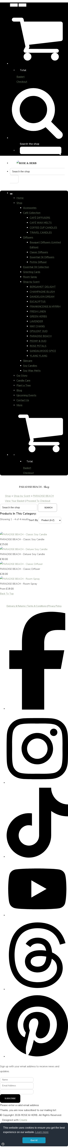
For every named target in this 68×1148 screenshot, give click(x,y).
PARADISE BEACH (40, 336)
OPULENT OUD (39, 331)
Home (20, 198)
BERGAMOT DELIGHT (43, 286)
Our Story (22, 375)
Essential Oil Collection (36, 267)
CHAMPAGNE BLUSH (42, 291)
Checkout (22, 81)
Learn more (42, 1132)
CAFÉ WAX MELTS (41, 222)
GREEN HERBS (38, 316)
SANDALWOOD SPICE (43, 351)
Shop (19, 203)
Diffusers (28, 237)
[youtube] (37, 914)
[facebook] (37, 708)
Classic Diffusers (39, 252)
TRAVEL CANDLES (41, 232)
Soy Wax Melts (32, 370)
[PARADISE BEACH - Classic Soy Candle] (23, 534)
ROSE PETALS (38, 346)
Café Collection (31, 212)
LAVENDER (36, 321)
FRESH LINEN (38, 311)
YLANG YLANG (38, 356)
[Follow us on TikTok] (37, 856)
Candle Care (23, 380)
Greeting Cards (31, 272)
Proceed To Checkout (38, 501)
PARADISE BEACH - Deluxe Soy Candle (22, 554)
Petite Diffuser (38, 262)
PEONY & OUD (38, 341)
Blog (19, 390)
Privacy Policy (55, 606)
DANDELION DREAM (42, 296)
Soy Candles (30, 365)
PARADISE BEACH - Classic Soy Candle (22, 539)
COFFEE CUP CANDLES (43, 227)
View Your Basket (15, 501)
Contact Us (23, 400)
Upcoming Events (26, 395)
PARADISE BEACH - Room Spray (18, 583)
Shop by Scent (31, 282)
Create (23, 1120)
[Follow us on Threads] (37, 988)
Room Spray (30, 277)
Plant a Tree (24, 385)
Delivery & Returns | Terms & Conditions (27, 606)
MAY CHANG (37, 326)
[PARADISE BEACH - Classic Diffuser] (21, 564)
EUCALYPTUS (38, 301)
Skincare (27, 360)
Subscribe (10, 1098)
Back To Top (7, 593)
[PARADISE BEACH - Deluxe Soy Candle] (24, 549)
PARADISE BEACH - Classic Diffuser (20, 569)
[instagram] (37, 782)
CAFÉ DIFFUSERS (40, 217)
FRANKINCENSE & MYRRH (45, 306)
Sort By (33, 520)
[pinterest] (37, 1055)
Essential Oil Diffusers (42, 257)
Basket (21, 76)
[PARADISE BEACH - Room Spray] (20, 578)
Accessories (29, 208)
